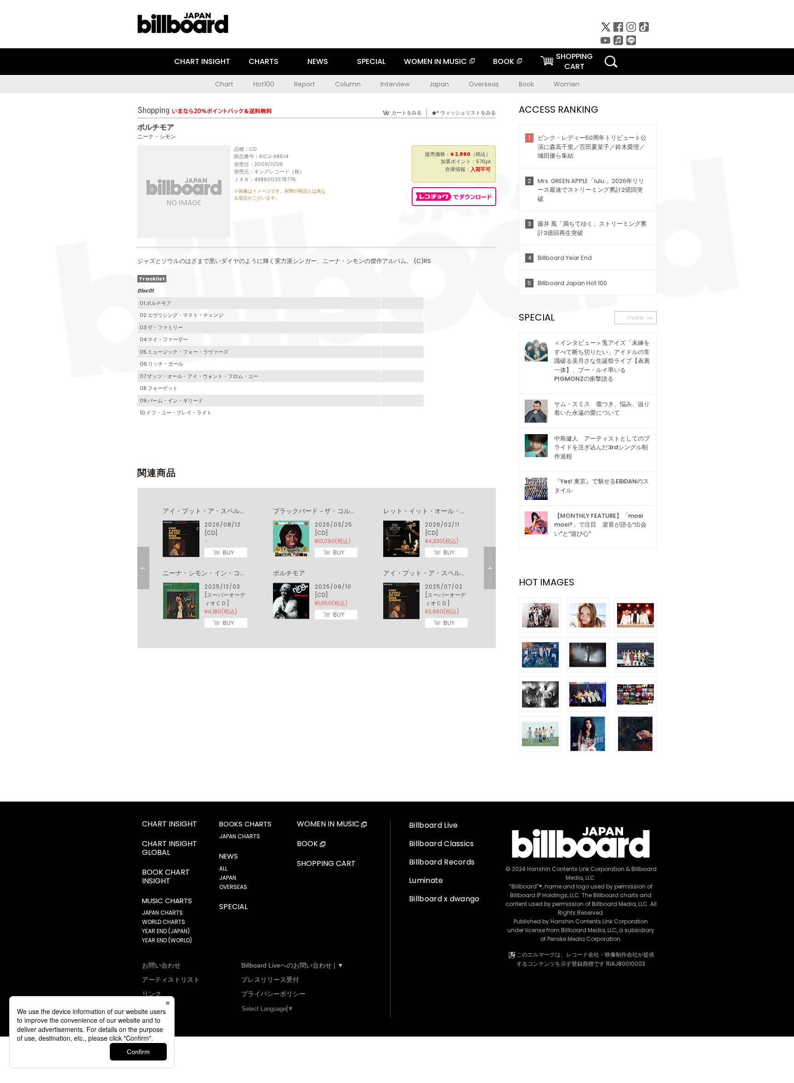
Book (526, 84)
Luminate (426, 880)
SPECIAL (371, 61)
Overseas (484, 84)
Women (566, 84)
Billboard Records (442, 862)
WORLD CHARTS (163, 922)
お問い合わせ (161, 965)
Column (348, 84)
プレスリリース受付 (270, 979)
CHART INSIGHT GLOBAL (169, 848)
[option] (316, 568)
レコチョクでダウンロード (454, 196)
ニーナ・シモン (156, 136)
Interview (394, 84)
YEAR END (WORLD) (167, 940)
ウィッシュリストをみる (468, 112)
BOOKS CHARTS (245, 824)
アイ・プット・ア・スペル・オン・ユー (220, 511)
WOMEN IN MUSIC (435, 61)
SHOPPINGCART (574, 61)
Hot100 (263, 84)
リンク (151, 993)
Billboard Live (433, 825)
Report (304, 84)
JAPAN (227, 878)
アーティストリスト (171, 979)
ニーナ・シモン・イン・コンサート (214, 573)
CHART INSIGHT (202, 61)
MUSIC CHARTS (167, 901)
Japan (439, 84)
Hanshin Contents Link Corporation (575, 869)
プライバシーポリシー (273, 993)
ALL (223, 868)
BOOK (503, 61)
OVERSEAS (233, 887)
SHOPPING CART (326, 864)
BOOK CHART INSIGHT (166, 877)
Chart (224, 84)
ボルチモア (289, 573)
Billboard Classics (441, 843)
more (635, 317)
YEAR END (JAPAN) (166, 931)
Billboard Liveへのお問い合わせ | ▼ (292, 965)
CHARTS (263, 61)
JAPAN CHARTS (162, 913)
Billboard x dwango (444, 899)
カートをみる (406, 112)
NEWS (317, 61)
